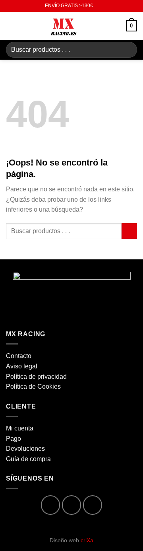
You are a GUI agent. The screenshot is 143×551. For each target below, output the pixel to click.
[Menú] (10, 25)
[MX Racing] (63, 26)
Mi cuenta (19, 428)
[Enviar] (127, 49)
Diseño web (71, 540)
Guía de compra (28, 459)
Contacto (18, 355)
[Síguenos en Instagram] (71, 505)
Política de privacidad (36, 376)
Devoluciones (25, 448)
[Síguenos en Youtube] (92, 505)
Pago (13, 438)
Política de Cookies (33, 386)
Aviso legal (21, 366)
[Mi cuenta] (116, 26)
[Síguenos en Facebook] (50, 505)
